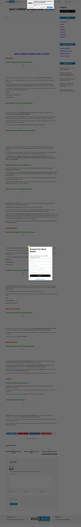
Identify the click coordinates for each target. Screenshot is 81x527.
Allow (50, 7)
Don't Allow (42, 7)
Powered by (30, 7)
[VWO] (33, 7)
